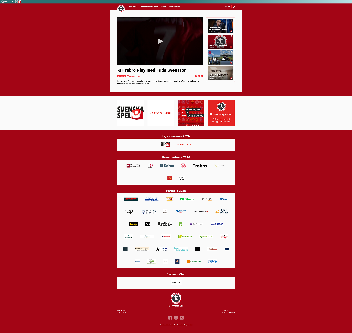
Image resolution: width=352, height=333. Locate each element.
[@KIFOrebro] (182, 318)
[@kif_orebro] (176, 318)
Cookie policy (180, 324)
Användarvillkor (172, 324)
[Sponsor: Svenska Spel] (18, 2)
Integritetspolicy (188, 324)
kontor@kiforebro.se (228, 312)
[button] (160, 41)
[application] (160, 41)
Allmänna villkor (164, 324)
